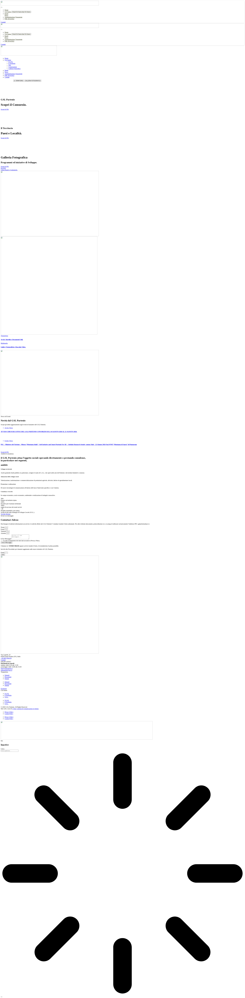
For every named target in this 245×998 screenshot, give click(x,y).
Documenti (8, 677)
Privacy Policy (9, 712)
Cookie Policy (9, 714)
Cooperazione (12, 67)
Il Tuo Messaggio (6, 539)
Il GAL (10, 62)
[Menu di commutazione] (1, 7)
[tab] (7, 81)
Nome (3, 527)
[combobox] (9, 751)
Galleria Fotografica (14, 68)
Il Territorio (11, 63)
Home (6, 58)
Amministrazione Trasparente (13, 74)
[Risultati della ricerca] (122, 874)
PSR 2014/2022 (9, 75)
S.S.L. (6, 697)
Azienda (3, 533)
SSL (9, 65)
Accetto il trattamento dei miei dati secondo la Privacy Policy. (21, 540)
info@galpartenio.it (6, 668)
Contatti (7, 77)
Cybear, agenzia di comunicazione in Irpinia (25, 709)
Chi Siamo (8, 60)
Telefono (4, 531)
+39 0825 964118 (6, 658)
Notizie (7, 679)
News (6, 72)
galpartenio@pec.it (6, 670)
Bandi (6, 70)
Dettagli (7, 675)
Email (3, 529)
